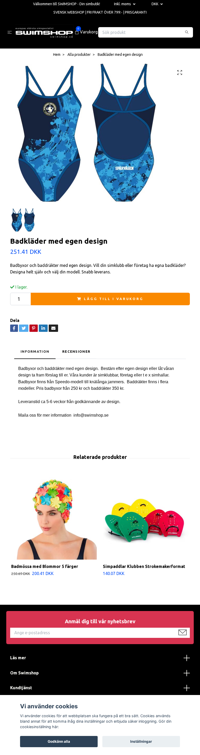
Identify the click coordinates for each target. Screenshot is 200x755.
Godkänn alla (59, 741)
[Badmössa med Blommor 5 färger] (54, 517)
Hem (56, 54)
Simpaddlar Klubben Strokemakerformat (144, 566)
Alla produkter (79, 54)
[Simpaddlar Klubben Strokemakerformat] (146, 517)
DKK (155, 4)
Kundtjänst (21, 687)
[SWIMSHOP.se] (44, 32)
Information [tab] (35, 351)
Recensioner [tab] (76, 351)
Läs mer (18, 657)
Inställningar (141, 741)
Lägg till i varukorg (113, 299)
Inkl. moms (123, 4)
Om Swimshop (24, 672)
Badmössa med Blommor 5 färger (44, 566)
